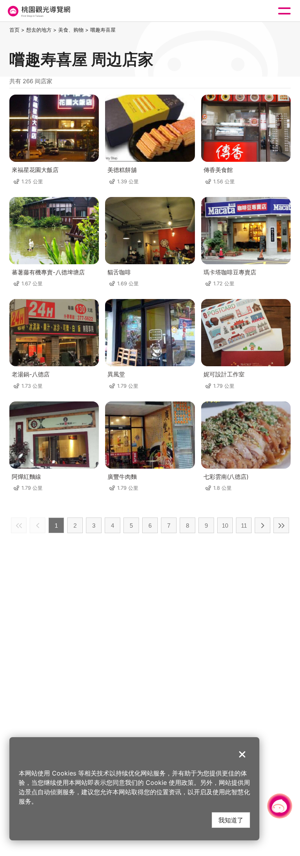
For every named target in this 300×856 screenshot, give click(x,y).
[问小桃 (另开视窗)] (279, 805)
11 (244, 525)
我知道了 (230, 819)
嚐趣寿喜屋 (103, 30)
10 (225, 525)
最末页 (281, 525)
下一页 (262, 525)
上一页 (37, 525)
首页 (14, 30)
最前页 (19, 525)
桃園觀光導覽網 (38, 11)
